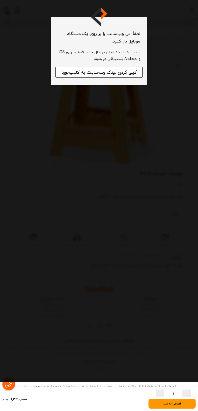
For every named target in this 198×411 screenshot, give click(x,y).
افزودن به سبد (172, 403)
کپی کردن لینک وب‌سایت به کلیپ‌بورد (99, 72)
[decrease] (186, 393)
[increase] (160, 393)
